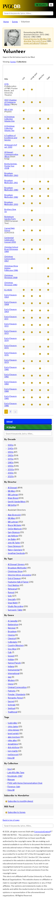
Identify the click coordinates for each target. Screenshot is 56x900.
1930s (10, 445)
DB (11, 6)
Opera (10, 684)
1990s (10, 466)
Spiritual (11, 708)
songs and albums (31, 43)
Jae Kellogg (13, 536)
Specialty (12, 599)
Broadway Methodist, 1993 (11, 203)
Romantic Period (15, 698)
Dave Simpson (14, 546)
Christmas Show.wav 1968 (10, 276)
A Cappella (12, 621)
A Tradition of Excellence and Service (10, 137)
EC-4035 (8, 290)
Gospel (11, 656)
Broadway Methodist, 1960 (11, 174)
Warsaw (11, 779)
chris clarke (13, 726)
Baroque (11, 628)
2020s (11, 476)
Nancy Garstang (15, 550)
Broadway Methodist (17, 568)
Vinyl (9, 769)
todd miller (12, 723)
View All (10, 758)
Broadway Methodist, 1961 (11, 181)
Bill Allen (11, 491)
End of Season (14, 578)
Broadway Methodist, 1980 (11, 189)
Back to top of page (11, 820)
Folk (10, 652)
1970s (10, 459)
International (13, 673)
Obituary (44, 43)
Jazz (9, 677)
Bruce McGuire (14, 525)
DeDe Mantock (15, 529)
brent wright (13, 733)
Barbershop (13, 624)
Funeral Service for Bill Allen (35, 39)
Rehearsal (12, 589)
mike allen (12, 740)
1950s (10, 452)
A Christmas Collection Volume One (9, 119)
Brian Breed (13, 498)
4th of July (8, 109)
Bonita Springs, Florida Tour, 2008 (10, 166)
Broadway (12, 631)
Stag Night (13, 603)
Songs (15, 21)
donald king (13, 744)
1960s (10, 455)
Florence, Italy (13, 786)
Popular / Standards (16, 694)
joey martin (13, 751)
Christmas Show (15, 571)
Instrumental (13, 670)
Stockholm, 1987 (14, 776)
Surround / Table (15, 610)
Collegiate (12, 642)
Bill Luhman (13, 494)
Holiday (11, 659)
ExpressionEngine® (42, 831)
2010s (10, 473)
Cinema (11, 635)
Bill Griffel (12, 505)
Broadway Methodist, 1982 (11, 196)
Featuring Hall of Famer (18, 582)
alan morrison (14, 737)
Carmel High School (9, 229)
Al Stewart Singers (16, 564)
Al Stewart (12, 487)
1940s (10, 448)
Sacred (11, 701)
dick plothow (13, 747)
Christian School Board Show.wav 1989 (11, 249)
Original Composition (17, 687)
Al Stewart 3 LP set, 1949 (10, 146)
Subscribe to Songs (16, 812)
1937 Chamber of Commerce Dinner (10, 102)
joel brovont (13, 754)
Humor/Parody (14, 663)
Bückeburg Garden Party (10, 218)
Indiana (11, 666)
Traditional (12, 712)
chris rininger (13, 730)
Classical (12, 638)
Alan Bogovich (14, 515)
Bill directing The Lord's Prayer (37, 40)
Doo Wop (12, 649)
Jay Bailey (12, 539)
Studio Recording (15, 606)
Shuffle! (42, 5)
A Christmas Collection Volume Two (9, 128)
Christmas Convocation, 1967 (9, 258)
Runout (11, 592)
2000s (11, 469)
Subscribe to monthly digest (20, 801)
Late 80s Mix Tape (15, 772)
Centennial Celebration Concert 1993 (10, 240)
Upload (9, 421)
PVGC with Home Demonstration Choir (24, 783)
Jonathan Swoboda (16, 553)
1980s (10, 462)
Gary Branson (14, 532)
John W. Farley (14, 543)
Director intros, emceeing (19, 575)
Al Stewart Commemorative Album (11, 154)
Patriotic (12, 691)
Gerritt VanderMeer (17, 501)
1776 (6, 84)
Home (6, 21)
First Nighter (13, 585)
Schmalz (11, 705)
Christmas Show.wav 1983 (10, 283)
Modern (11, 680)
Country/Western (16, 645)
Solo (10, 596)
